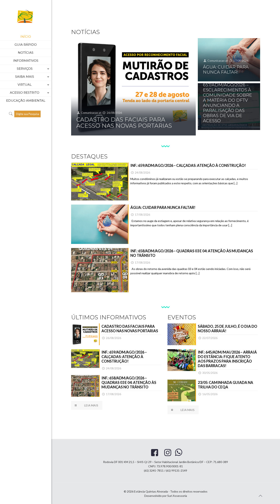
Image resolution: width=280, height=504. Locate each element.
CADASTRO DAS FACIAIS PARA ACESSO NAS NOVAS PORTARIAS (124, 122)
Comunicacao (89, 112)
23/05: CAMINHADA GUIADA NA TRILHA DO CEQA (225, 384)
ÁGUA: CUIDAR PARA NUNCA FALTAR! (226, 69)
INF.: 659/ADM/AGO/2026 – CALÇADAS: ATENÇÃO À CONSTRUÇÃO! (188, 165)
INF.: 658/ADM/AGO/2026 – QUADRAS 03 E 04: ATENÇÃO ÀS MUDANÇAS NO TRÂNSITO (128, 382)
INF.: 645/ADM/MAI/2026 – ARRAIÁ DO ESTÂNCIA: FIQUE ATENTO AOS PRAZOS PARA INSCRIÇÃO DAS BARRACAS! (227, 359)
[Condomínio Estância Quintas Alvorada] (25, 16)
